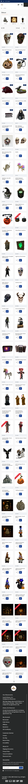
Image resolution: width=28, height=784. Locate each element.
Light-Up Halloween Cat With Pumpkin (20, 595)
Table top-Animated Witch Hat (7, 205)
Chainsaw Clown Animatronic (6, 334)
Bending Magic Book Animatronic (20, 334)
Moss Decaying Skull (20, 49)
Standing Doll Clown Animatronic (20, 385)
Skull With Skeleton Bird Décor (6, 517)
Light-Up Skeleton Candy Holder (19, 543)
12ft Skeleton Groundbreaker (6, 491)
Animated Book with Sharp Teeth (7, 126)
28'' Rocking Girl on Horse (20, 465)
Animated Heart (6, 100)
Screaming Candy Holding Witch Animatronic (6, 412)
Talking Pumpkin (19, 490)
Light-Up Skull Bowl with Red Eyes (6, 673)
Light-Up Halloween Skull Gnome (20, 569)
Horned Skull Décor (20, 308)
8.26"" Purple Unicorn (7, 384)
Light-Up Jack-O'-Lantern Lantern (19, 673)
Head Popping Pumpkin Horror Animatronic (19, 412)
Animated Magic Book (20, 359)
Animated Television (7, 359)
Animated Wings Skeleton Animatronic (7, 465)
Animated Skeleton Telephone (20, 75)
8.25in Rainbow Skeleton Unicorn (19, 179)
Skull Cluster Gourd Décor (20, 517)
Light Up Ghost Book (20, 256)
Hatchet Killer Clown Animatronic (7, 439)
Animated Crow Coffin (20, 100)
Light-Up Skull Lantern (7, 646)
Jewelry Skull (18, 282)
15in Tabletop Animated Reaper (19, 126)
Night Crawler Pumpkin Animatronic (7, 257)
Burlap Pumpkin (6, 74)
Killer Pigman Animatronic (5, 283)
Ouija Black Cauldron (20, 230)
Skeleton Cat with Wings (6, 179)
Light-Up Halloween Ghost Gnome (7, 595)
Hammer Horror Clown (20, 438)
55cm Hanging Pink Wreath (6, 152)
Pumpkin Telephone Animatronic (7, 231)
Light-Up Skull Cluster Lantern (20, 647)
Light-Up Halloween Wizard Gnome (7, 569)
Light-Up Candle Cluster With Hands (6, 621)
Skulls (16, 152)
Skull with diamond (6, 49)
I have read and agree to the (11, 770)
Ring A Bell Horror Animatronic (19, 205)
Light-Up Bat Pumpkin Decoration (20, 621)
